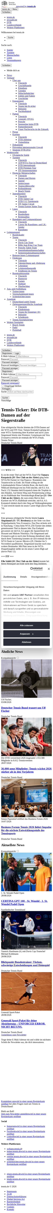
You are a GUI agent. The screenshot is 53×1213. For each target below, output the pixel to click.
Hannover (22, 278)
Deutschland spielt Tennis (23, 301)
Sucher (5, 398)
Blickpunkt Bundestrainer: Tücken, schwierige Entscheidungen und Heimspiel (25, 964)
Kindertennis (24, 309)
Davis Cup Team (25, 242)
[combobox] (20, 391)
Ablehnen (26, 642)
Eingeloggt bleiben (13, 386)
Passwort (5, 359)
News (9, 75)
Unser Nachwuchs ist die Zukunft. (33, 129)
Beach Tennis (24, 191)
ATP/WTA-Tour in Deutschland (32, 163)
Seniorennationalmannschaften (31, 253)
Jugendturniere (19, 193)
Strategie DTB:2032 (21, 150)
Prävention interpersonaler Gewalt (27, 147)
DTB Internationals (26, 165)
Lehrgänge (23, 265)
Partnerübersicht (25, 127)
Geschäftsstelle (24, 85)
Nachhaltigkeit (24, 111)
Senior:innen (23, 183)
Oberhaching (24, 286)
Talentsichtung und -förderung (31, 263)
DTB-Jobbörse (24, 139)
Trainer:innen (18, 291)
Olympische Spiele (20, 155)
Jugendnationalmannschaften (31, 250)
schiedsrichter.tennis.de (26, 1162)
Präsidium (22, 88)
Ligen (9, 57)
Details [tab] (23, 577)
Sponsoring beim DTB (28, 124)
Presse (15, 132)
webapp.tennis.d (14, 1149)
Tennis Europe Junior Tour (30, 206)
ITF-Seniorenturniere (27, 170)
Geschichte (23, 98)
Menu (15, 9)
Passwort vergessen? (10, 383)
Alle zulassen (26, 625)
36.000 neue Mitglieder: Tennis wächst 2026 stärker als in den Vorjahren (26, 770)
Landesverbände (14, 25)
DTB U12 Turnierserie (28, 201)
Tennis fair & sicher (27, 106)
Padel (14, 327)
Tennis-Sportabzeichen (22, 320)
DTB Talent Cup (25, 199)
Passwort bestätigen (10, 365)
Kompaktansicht (8, 658)
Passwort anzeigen (10, 362)
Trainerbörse (23, 142)
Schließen (6, 12)
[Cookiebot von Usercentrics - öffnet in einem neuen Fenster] (32, 569)
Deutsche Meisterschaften (23, 173)
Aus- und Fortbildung (16, 289)
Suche (10, 37)
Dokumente (17, 145)
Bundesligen (23, 214)
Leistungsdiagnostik (27, 268)
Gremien (22, 90)
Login (17, 353)
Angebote (11, 299)
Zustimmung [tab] (9, 577)
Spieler (10, 50)
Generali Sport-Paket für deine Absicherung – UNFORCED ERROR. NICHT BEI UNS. (23, 1023)
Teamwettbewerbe (26, 186)
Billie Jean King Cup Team (30, 245)
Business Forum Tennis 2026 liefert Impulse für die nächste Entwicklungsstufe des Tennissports (26, 830)
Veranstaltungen (14, 60)
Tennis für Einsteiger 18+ (29, 312)
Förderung (17, 258)
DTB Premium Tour (27, 168)
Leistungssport (13, 232)
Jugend (21, 181)
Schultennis (23, 317)
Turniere (10, 52)
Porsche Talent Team (27, 247)
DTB (9, 22)
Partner (15, 114)
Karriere (16, 134)
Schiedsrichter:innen (21, 296)
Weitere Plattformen (15, 27)
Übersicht (22, 83)
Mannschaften (13, 55)
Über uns (16, 80)
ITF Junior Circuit (26, 204)
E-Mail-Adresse (8, 356)
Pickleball (16, 330)
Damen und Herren (26, 178)
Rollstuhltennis (24, 188)
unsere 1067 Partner (22, 595)
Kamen (21, 281)
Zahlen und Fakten (26, 96)
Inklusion (22, 109)
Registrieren (7, 353)
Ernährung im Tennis (27, 271)
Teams (15, 237)
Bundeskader (18, 235)
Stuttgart (22, 283)
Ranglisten (23, 229)
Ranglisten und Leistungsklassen (27, 219)
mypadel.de (12, 20)
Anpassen (25, 634)
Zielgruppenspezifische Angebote (27, 304)
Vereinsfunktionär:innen (23, 294)
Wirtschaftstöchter (26, 93)
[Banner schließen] (49, 569)
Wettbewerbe (13, 152)
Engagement (18, 101)
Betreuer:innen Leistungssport (25, 255)
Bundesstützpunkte (20, 273)
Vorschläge (6, 400)
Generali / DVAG (26, 119)
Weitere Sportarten (15, 322)
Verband (10, 78)
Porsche (21, 121)
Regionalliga (23, 217)
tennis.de (11, 17)
